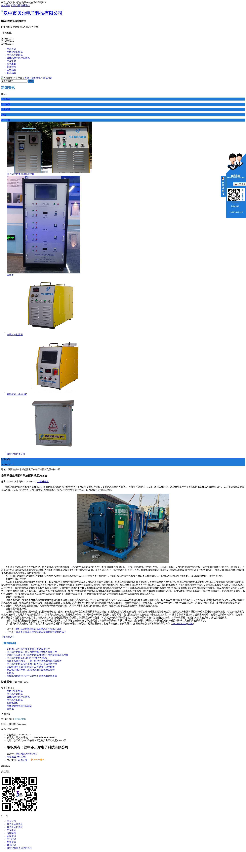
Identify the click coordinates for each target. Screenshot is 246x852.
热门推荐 (5, 120)
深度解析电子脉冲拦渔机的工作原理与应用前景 (31, 667)
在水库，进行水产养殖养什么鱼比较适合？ (28, 649)
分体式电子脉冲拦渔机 (18, 58)
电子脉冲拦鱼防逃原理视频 (20, 174)
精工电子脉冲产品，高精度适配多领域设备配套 (31, 670)
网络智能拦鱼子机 (16, 454)
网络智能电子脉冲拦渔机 (19, 705)
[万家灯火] (37, 760)
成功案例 (11, 63)
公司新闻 (5, 99)
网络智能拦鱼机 (15, 52)
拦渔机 (10, 673)
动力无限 (22, 760)
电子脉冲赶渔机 (15, 55)
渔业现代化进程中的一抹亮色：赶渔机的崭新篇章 (32, 676)
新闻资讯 (11, 66)
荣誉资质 (11, 842)
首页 (26, 78)
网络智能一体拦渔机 (17, 394)
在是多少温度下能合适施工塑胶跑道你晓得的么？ (41, 632)
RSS (19, 756)
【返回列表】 (8, 637)
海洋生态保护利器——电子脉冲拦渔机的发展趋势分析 (34, 661)
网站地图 (11, 756)
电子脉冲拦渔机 (15, 700)
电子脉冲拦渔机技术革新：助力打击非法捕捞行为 (32, 664)
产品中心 (11, 60)
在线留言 (5, 5)
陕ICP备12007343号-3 (26, 753)
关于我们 (11, 69)
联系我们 (25, 5)
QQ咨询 (242, 184)
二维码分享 (43, 481)
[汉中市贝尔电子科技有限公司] (32, 13)
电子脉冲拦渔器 (15, 334)
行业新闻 (5, 104)
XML (23, 756)
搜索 (31, 81)
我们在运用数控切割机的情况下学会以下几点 (39, 629)
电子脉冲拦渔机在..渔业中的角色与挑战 (27, 658)
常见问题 (15, 5)
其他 (3, 114)
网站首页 (11, 49)
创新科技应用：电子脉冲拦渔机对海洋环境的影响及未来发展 (37, 655)
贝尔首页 (11, 821)
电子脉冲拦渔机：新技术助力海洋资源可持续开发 (32, 652)
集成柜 (10, 275)
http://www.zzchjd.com (182, 623)
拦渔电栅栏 (12, 703)
